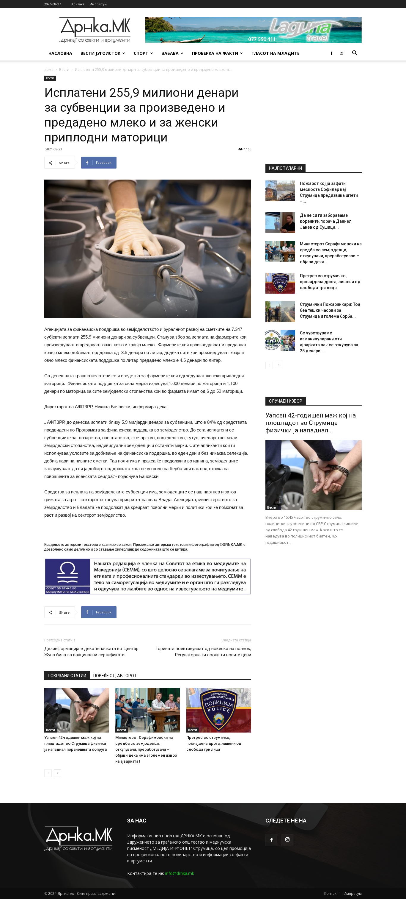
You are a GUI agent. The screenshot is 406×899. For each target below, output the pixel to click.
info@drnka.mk (179, 873)
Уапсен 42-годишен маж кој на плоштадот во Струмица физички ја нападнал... (310, 423)
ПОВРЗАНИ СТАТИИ (67, 675)
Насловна (60, 53)
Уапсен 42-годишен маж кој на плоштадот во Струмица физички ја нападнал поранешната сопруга (75, 743)
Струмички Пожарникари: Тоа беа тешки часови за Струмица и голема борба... (330, 310)
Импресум (98, 4)
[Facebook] (331, 53)
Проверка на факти (215, 53)
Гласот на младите (275, 53)
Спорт (141, 53)
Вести (64, 69)
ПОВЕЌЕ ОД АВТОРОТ (115, 675)
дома (48, 69)
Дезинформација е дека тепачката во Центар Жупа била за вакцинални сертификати (91, 651)
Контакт (77, 4)
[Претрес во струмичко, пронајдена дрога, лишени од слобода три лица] (218, 710)
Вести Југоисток (100, 53)
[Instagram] (341, 53)
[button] (354, 54)
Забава (170, 53)
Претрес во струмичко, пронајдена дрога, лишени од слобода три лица (213, 743)
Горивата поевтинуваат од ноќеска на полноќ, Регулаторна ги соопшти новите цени (203, 651)
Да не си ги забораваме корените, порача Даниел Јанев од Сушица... (326, 221)
